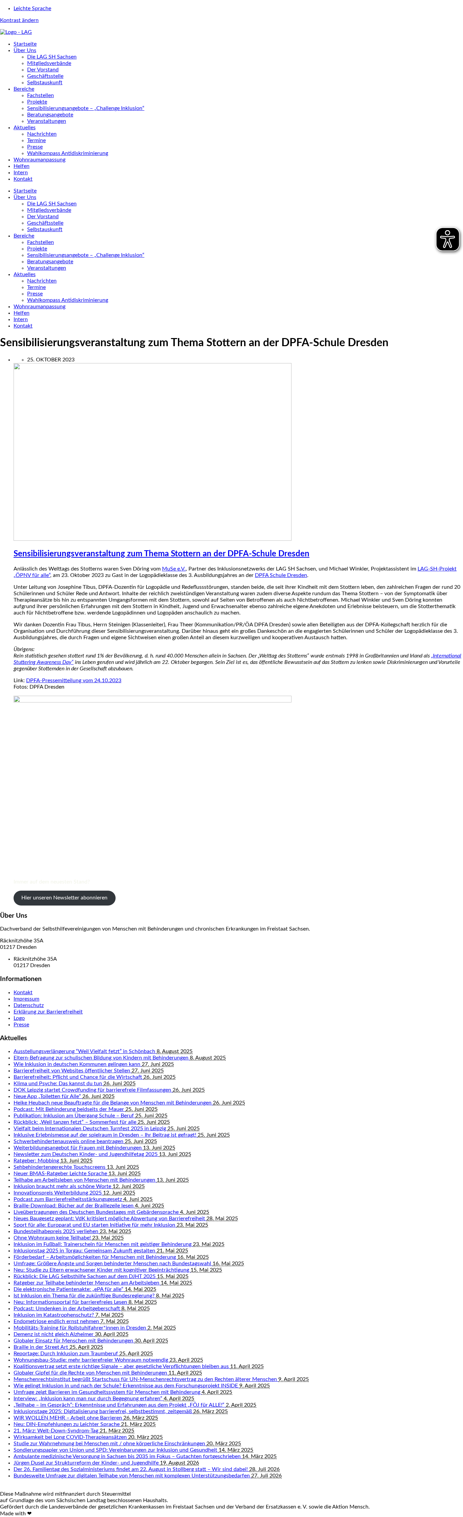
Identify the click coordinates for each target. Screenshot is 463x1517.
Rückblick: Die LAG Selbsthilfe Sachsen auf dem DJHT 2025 (85, 1276)
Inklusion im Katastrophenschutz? (54, 1315)
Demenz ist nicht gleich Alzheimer (54, 1334)
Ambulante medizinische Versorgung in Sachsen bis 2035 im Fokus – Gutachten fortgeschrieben (128, 1456)
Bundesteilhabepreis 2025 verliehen (57, 1231)
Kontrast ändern (19, 20)
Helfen (21, 166)
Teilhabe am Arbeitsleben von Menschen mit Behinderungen (85, 1180)
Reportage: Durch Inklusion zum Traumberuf (66, 1353)
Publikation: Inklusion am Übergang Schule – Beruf (74, 1115)
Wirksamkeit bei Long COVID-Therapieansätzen (71, 1437)
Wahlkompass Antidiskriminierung (67, 153)
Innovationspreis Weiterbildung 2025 (58, 1193)
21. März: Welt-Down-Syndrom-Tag (57, 1430)
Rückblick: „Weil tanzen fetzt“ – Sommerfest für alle (76, 1122)
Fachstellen (40, 95)
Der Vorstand (43, 69)
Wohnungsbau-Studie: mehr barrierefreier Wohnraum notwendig (91, 1360)
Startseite (25, 44)
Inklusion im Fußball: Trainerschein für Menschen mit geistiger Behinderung (103, 1244)
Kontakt (23, 179)
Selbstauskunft (44, 82)
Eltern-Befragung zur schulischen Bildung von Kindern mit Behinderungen (102, 1058)
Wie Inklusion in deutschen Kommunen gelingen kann (78, 1064)
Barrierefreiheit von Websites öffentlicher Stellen (73, 1070)
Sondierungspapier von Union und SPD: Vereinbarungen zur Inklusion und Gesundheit (116, 1450)
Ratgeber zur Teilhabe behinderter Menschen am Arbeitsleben (87, 1283)
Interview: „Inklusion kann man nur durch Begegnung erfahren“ (89, 1398)
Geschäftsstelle (45, 76)
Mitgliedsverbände (49, 63)
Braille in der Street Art (41, 1347)
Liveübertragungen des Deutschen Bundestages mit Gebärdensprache (97, 1212)
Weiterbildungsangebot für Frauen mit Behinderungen (78, 1148)
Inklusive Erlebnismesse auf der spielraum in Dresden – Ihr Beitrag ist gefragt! (106, 1135)
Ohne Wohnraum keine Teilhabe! (53, 1238)
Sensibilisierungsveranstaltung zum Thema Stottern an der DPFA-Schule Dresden (161, 554)
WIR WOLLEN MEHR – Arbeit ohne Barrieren (68, 1418)
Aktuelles (25, 127)
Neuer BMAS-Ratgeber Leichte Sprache (61, 1173)
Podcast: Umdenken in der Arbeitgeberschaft (67, 1308)
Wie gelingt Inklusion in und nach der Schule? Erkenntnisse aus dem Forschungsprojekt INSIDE (126, 1385)
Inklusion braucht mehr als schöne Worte (63, 1186)
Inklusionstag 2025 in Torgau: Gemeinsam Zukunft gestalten (85, 1250)
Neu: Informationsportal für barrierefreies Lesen (71, 1302)
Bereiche (24, 89)
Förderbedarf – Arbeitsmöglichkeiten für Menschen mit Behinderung (95, 1257)
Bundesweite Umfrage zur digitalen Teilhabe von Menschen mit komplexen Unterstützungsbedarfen (132, 1475)
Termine (36, 140)
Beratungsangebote (50, 114)
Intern (21, 172)
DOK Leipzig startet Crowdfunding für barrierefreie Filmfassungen (93, 1090)
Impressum (26, 999)
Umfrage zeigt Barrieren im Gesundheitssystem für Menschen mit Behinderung (108, 1392)
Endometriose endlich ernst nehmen (57, 1321)
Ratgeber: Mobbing (37, 1160)
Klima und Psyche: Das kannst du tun (58, 1083)
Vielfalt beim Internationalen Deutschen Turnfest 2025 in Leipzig (90, 1128)
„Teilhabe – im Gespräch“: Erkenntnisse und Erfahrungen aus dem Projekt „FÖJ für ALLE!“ (120, 1405)
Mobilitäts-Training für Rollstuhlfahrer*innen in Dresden (80, 1328)
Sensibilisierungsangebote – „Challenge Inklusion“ (85, 108)
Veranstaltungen (46, 121)
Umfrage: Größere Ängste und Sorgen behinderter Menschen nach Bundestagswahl (113, 1263)
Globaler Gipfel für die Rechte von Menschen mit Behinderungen (91, 1373)
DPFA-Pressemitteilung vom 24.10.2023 (73, 680)
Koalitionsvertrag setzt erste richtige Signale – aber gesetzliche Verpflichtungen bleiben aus (122, 1366)
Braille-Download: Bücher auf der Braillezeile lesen (74, 1205)
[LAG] (16, 32)
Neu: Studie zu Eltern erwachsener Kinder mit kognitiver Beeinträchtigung (102, 1270)
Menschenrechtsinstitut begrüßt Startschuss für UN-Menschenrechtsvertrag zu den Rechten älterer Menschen (146, 1379)
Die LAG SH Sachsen (52, 57)
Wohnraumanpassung (39, 159)
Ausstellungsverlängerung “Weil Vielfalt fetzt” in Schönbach (85, 1051)
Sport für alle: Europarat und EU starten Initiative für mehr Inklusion (95, 1225)
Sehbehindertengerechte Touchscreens (60, 1167)
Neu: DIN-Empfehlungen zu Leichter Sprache (67, 1424)
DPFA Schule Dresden (281, 575)
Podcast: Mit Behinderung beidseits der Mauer (69, 1109)
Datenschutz (29, 1005)
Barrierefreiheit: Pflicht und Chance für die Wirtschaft (78, 1077)
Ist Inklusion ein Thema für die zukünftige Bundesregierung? (85, 1295)
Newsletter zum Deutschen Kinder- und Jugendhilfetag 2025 (86, 1154)
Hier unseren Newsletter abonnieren (64, 897)
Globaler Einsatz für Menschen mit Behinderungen (74, 1340)
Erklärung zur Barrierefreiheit (48, 1011)
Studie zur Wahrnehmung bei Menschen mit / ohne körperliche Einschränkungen (110, 1443)
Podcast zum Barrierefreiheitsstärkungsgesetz (68, 1199)
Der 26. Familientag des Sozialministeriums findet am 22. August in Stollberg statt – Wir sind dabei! (131, 1469)
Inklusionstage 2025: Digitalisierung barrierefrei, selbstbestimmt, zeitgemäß (103, 1411)
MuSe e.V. (174, 569)
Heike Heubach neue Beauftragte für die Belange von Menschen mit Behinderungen (113, 1103)
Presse (35, 147)
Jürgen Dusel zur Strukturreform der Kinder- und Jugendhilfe (87, 1463)
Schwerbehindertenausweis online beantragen (69, 1141)
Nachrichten (42, 134)
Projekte (37, 102)
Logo (19, 1018)
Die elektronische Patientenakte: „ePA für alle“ (69, 1289)
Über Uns (25, 50)
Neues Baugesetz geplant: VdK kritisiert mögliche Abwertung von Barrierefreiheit (110, 1218)
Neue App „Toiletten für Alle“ (48, 1096)
